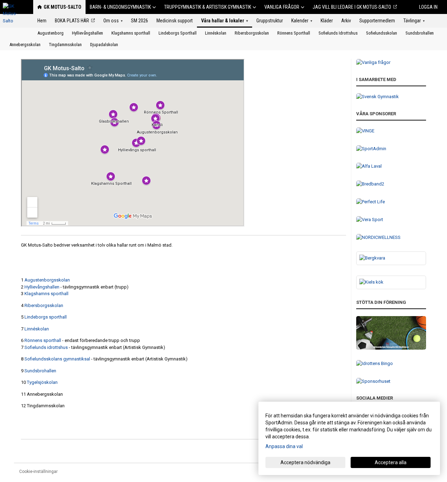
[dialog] (349, 438)
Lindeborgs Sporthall (178, 33)
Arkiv (346, 20)
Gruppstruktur (269, 20)
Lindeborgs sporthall (46, 317)
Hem (41, 20)
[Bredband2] (391, 184)
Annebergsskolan (25, 44)
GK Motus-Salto (62, 7)
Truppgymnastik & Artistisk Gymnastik (207, 7)
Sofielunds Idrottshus (338, 33)
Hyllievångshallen (87, 33)
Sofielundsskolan (381, 33)
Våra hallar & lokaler (224, 20)
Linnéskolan (215, 33)
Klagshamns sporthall (130, 33)
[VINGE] (391, 131)
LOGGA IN (428, 7)
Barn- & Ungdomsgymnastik (120, 7)
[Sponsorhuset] (391, 381)
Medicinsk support (174, 20)
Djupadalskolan (104, 44)
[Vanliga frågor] (391, 62)
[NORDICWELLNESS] (391, 237)
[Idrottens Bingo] (391, 363)
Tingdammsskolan (65, 44)
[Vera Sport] (391, 220)
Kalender (301, 20)
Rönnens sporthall (42, 340)
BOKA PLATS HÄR (72, 20)
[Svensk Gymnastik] (391, 97)
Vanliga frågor (281, 7)
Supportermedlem (377, 20)
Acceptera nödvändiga (305, 462)
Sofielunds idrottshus (46, 347)
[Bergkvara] (391, 258)
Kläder (327, 20)
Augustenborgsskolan (47, 280)
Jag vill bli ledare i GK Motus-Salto (352, 7)
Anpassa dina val (284, 446)
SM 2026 (139, 20)
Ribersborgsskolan (252, 33)
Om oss (113, 20)
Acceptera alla (390, 462)
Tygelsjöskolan (42, 382)
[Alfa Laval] (391, 166)
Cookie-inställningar (38, 471)
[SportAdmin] (391, 149)
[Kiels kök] (391, 282)
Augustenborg (50, 33)
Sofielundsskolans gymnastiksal (57, 359)
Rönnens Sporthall (293, 33)
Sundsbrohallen (419, 33)
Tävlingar (414, 20)
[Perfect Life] (391, 202)
